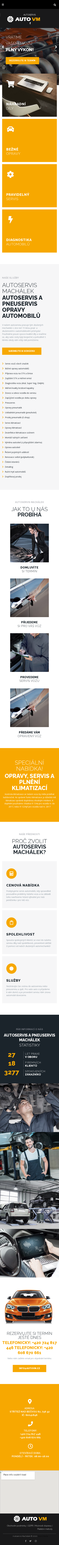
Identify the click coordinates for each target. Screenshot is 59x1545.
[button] (21, 351)
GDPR (30, 1526)
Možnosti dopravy (43, 1526)
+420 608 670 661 (30, 1437)
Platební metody (45, 1529)
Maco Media (43, 1536)
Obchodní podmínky (16, 1526)
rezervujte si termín (22, 60)
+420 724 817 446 (30, 1434)
